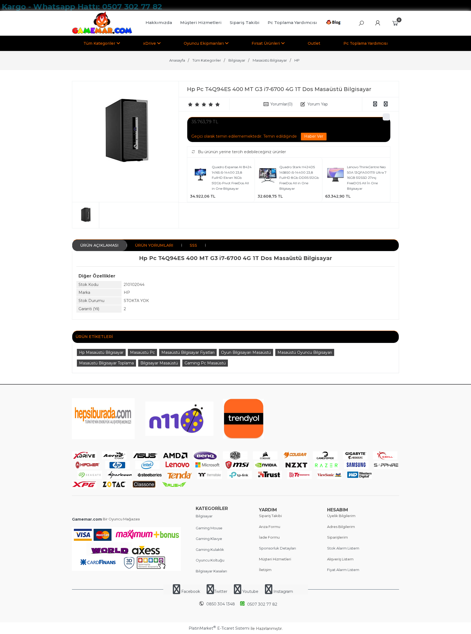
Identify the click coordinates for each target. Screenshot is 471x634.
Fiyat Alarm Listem (343, 569)
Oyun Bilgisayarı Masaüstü (246, 352)
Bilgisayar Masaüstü (159, 363)
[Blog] (334, 23)
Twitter (220, 591)
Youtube (250, 591)
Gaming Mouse (209, 528)
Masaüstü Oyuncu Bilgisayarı (304, 352)
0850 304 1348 (220, 604)
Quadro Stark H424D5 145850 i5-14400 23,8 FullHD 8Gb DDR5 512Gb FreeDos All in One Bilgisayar (299, 177)
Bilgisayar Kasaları (211, 571)
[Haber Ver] (314, 136)
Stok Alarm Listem (343, 548)
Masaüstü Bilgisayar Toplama (106, 363)
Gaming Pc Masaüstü (205, 363)
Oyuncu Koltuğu (210, 560)
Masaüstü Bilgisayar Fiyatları (188, 352)
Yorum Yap (317, 104)
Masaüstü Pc (142, 352)
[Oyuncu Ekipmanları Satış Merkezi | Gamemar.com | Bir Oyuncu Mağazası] (102, 32)
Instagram (282, 591)
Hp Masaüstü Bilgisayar (101, 352)
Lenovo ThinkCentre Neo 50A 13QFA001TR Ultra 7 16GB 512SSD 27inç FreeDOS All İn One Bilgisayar (367, 177)
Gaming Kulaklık (210, 549)
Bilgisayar (204, 516)
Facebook (190, 591)
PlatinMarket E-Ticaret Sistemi (219, 628)
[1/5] (190, 104)
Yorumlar (281, 104)
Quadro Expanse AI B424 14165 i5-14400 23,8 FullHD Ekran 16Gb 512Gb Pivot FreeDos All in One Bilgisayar (232, 177)
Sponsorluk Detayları (277, 548)
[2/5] (194, 104)
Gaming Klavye (209, 538)
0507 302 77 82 (262, 604)
